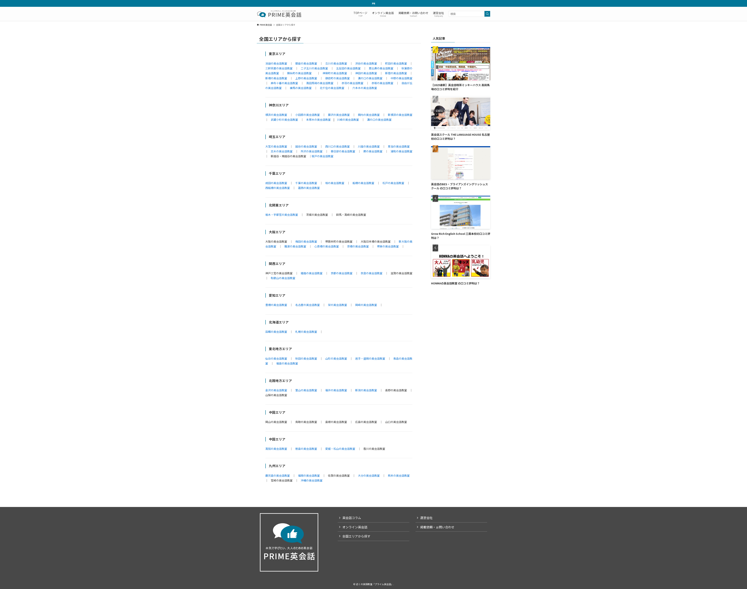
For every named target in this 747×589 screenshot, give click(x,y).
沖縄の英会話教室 (312, 480)
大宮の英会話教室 (276, 146)
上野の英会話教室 (306, 78)
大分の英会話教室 (369, 475)
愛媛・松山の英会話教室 (340, 449)
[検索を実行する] (487, 14)
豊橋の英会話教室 (276, 305)
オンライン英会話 (354, 527)
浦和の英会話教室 (401, 151)
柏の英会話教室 (334, 183)
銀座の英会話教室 (306, 63)
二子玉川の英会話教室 (314, 68)
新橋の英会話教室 (276, 78)
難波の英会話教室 (295, 246)
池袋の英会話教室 (276, 63)
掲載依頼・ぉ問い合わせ (437, 527)
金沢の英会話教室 (276, 390)
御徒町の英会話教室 (337, 78)
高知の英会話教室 (276, 449)
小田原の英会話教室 (307, 115)
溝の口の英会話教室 (370, 78)
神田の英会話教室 (366, 73)
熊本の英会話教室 (399, 475)
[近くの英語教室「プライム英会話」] (279, 14)
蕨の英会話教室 (372, 151)
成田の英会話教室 (276, 183)
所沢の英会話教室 (312, 151)
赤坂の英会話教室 (382, 83)
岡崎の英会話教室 (366, 305)
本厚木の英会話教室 (318, 119)
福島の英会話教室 (287, 363)
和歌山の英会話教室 (283, 278)
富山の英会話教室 (306, 390)
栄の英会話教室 (337, 305)
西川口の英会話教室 (337, 146)
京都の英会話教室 (341, 273)
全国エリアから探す (356, 536)
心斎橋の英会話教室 (326, 246)
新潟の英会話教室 (366, 390)
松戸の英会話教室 (393, 183)
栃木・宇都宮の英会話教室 (281, 215)
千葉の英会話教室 (306, 183)
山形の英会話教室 (336, 358)
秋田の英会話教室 (306, 358)
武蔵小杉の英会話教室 (284, 119)
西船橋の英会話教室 (277, 188)
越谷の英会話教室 (306, 146)
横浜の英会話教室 (276, 115)
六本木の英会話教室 (364, 88)
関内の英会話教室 (369, 115)
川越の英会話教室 (369, 146)
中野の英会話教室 (401, 78)
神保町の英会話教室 (335, 73)
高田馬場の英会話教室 (319, 83)
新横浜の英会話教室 (400, 115)
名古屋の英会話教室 (307, 305)
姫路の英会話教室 (312, 273)
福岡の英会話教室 (309, 475)
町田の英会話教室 (396, 63)
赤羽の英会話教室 (352, 83)
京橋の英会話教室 (358, 246)
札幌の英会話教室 (306, 332)
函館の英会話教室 (276, 332)
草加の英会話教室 (399, 146)
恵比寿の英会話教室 (381, 68)
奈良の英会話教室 (371, 273)
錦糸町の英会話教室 (299, 73)
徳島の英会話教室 (306, 449)
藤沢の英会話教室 (339, 115)
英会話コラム (351, 517)
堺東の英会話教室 (388, 246)
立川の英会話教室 (336, 63)
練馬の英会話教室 (301, 88)
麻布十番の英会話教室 (284, 83)
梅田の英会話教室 (306, 241)
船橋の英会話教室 (363, 183)
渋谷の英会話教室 (366, 63)
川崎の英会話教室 (348, 119)
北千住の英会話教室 (332, 88)
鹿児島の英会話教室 (277, 475)
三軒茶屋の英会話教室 (279, 68)
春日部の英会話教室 (343, 151)
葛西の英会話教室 (309, 188)
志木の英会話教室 (282, 151)
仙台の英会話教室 (276, 358)
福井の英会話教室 (336, 390)
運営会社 (426, 517)
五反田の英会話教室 (348, 68)
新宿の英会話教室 (396, 73)
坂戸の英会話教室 (322, 156)
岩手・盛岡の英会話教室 (370, 358)
